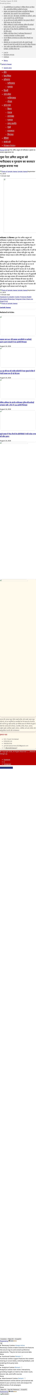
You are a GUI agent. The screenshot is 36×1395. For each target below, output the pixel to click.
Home (2, 150)
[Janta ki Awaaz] (6, 64)
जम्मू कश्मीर (11, 123)
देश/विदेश (7, 76)
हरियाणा (7, 79)
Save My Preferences (13, 1389)
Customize (3, 1339)
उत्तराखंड (10, 116)
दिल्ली (6, 90)
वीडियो (6, 138)
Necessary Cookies (8, 1345)
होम (5, 72)
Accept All (18, 1339)
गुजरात (10, 119)
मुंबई (9, 127)
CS (6, 754)
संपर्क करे (7, 142)
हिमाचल (10, 134)
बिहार (9, 108)
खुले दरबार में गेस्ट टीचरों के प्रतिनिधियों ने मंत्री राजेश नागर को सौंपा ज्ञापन (18, 435)
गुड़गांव (10, 86)
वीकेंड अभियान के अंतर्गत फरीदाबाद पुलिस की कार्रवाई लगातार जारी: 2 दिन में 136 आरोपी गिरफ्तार (17, 404)
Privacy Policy (9, 145)
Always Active (20, 1345)
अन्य (6, 150)
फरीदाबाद (11, 83)
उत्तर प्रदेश (7, 94)
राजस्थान (10, 130)
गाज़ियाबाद (11, 97)
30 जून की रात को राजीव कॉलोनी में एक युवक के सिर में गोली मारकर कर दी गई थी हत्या (17, 372)
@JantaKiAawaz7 (11, 748)
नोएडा (9, 101)
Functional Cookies (8, 1356)
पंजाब (9, 112)
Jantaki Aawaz (23, 171)
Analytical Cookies (8, 1367)
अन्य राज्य (7, 105)
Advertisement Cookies (10, 1378)
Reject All (10, 1339)
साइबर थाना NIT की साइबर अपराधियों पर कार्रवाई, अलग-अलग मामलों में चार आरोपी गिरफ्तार (16, 340)
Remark (18, 1356)
